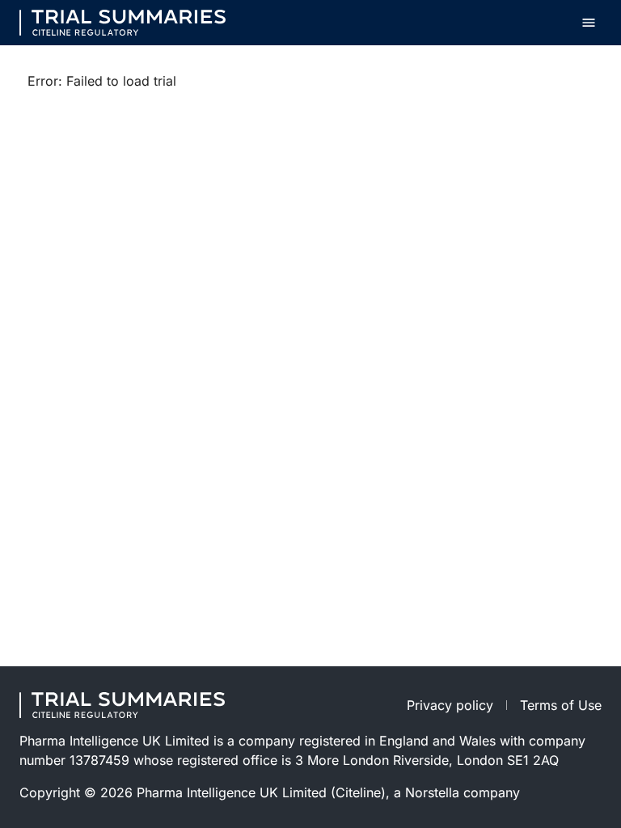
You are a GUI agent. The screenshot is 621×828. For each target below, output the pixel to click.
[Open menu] (589, 23)
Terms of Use (561, 705)
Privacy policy (450, 705)
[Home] (122, 23)
